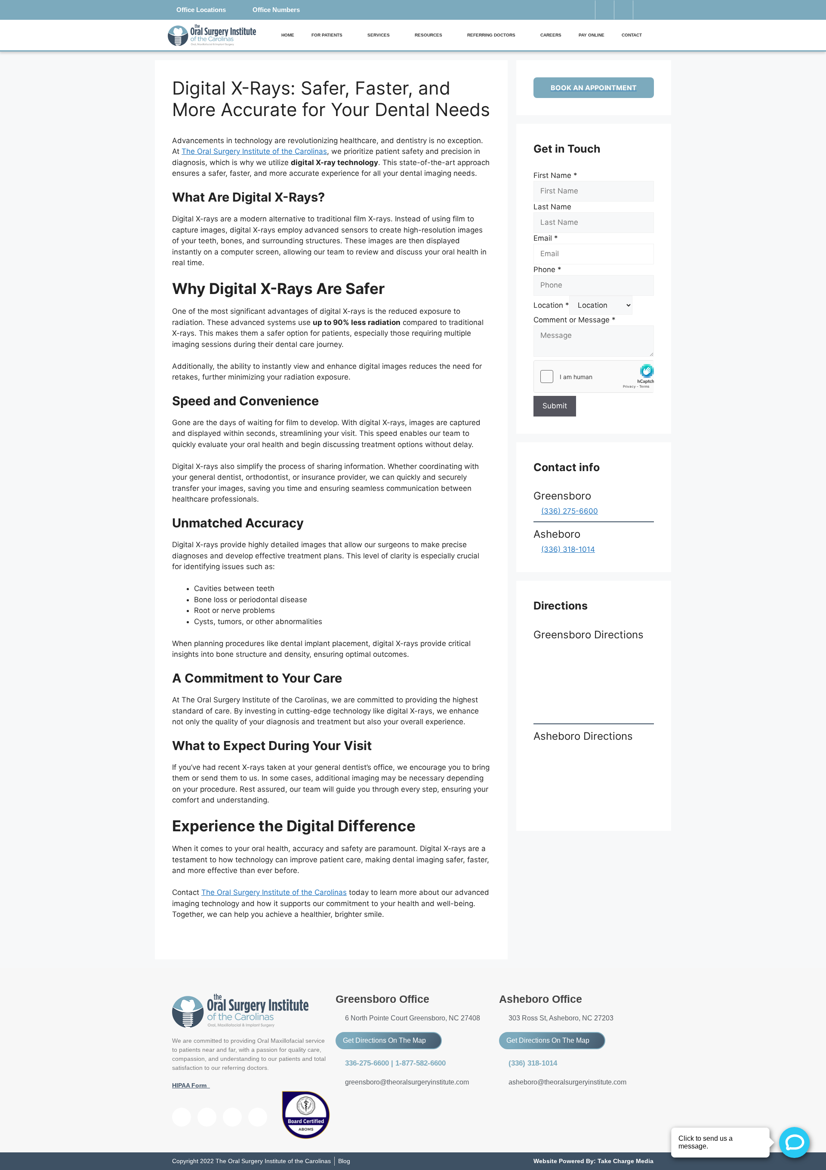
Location (551, 305)
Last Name (552, 206)
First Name (555, 175)
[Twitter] (623, 9)
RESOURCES (428, 35)
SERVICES (378, 35)
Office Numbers (276, 9)
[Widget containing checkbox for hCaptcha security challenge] (593, 376)
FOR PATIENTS (326, 35)
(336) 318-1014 (568, 549)
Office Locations (201, 9)
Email (545, 238)
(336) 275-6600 (569, 511)
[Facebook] (181, 1117)
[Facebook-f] (604, 9)
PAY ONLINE (591, 35)
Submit (554, 405)
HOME (287, 35)
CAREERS (550, 35)
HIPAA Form (191, 1085)
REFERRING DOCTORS (491, 35)
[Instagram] (642, 9)
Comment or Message (574, 319)
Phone (547, 269)
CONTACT (632, 35)
